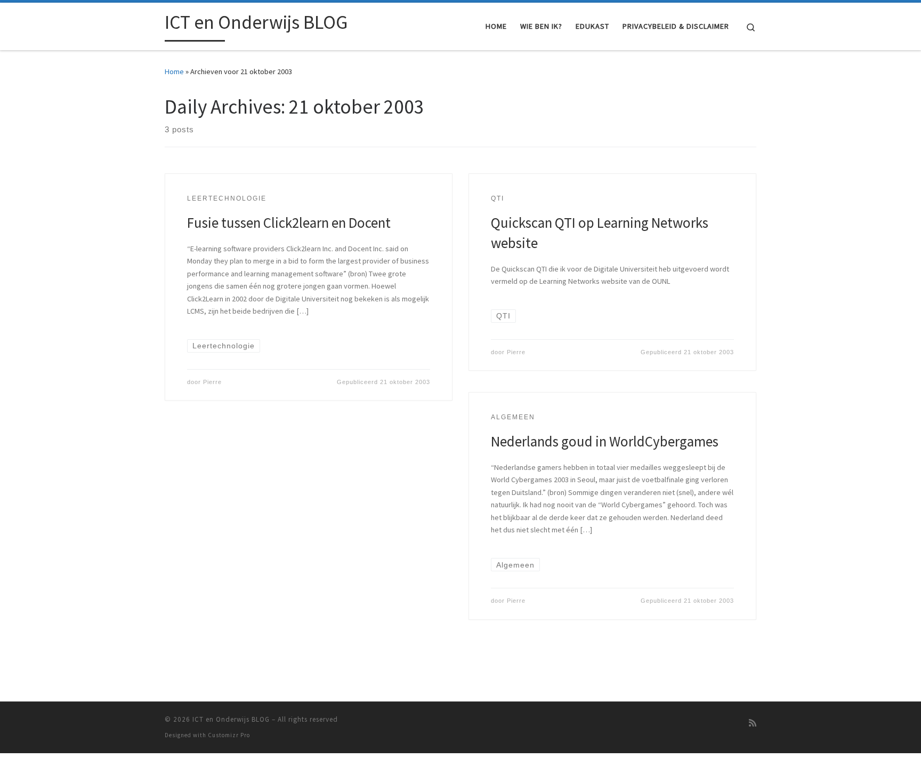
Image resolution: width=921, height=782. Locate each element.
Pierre (212, 382)
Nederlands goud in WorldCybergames (604, 441)
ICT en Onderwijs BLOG (231, 719)
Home (174, 71)
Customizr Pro (229, 735)
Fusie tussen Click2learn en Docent (289, 222)
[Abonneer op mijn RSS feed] (752, 723)
